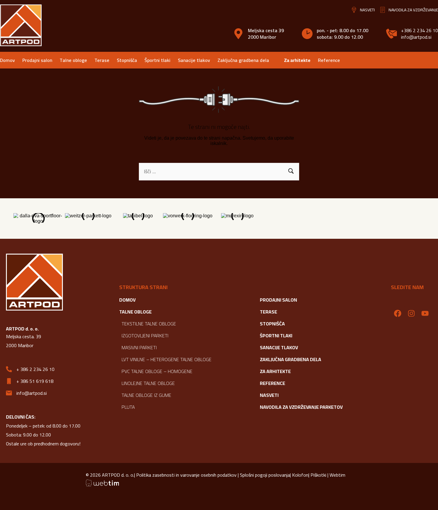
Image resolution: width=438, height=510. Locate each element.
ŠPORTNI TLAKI (276, 335)
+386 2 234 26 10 (419, 30)
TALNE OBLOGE (135, 311)
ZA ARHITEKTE (275, 371)
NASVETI (269, 395)
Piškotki (318, 474)
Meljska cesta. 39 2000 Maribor (23, 341)
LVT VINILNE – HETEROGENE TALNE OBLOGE (167, 359)
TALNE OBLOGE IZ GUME (146, 395)
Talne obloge (73, 60)
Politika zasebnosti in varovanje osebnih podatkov (187, 474)
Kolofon (300, 474)
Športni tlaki (157, 60)
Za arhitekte (297, 60)
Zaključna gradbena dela (243, 60)
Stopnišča (127, 60)
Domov (7, 60)
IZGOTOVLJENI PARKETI (145, 335)
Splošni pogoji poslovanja (264, 474)
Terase (101, 60)
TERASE (268, 311)
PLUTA (128, 407)
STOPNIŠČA (272, 323)
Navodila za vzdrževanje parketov (301, 407)
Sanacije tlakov (194, 60)
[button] (291, 171)
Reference (329, 60)
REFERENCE (272, 383)
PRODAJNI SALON (278, 299)
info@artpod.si (416, 37)
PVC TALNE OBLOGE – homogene (157, 371)
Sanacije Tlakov (279, 347)
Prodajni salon (37, 60)
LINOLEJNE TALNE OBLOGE (148, 383)
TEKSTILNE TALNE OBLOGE (149, 323)
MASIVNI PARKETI (139, 347)
